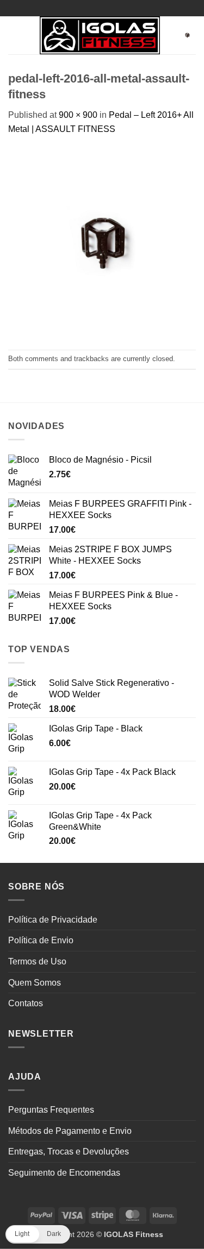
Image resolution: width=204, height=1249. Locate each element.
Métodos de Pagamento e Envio (70, 1131)
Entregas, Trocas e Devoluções (68, 1151)
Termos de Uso (37, 961)
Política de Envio (40, 940)
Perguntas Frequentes (51, 1109)
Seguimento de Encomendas (64, 1172)
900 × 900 (78, 114)
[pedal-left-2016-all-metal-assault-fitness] (102, 242)
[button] (14, 35)
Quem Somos (34, 982)
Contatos (25, 1003)
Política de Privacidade (52, 919)
